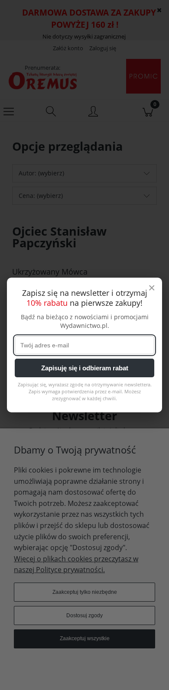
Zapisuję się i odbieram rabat (84, 368)
